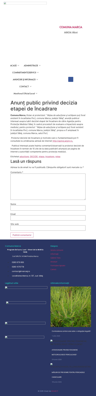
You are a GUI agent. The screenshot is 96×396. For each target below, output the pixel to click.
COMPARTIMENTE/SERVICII (24, 72)
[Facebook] (70, 79)
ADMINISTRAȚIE (31, 65)
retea (57, 156)
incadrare (49, 156)
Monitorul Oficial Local (24, 93)
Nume (13, 204)
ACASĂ (13, 65)
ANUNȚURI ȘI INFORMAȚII (24, 79)
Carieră (53, 269)
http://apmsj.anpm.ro (62, 141)
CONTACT (24, 86)
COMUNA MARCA (71, 27)
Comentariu (16, 172)
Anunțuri (53, 261)
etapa (41, 156)
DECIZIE (34, 156)
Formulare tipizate (57, 265)
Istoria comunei (56, 250)
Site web (14, 224)
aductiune (24, 156)
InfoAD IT (54, 391)
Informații (54, 254)
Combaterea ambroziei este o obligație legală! (71, 331)
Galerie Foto (55, 258)
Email (13, 214)
